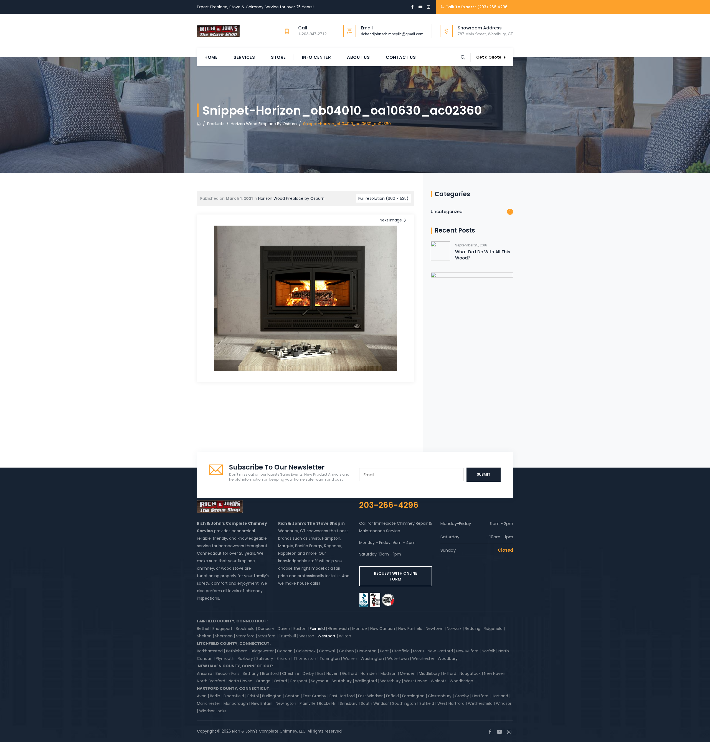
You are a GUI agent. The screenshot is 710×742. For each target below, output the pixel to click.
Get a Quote (488, 57)
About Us (358, 57)
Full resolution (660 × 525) (383, 198)
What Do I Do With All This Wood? (482, 255)
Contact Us (401, 57)
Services (244, 57)
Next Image (391, 220)
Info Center (316, 57)
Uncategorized (447, 211)
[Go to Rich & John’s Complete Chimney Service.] (199, 124)
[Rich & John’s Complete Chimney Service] (218, 31)
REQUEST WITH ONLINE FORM (395, 576)
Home (210, 57)
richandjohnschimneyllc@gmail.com (392, 34)
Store (278, 57)
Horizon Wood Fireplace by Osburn (291, 198)
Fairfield (317, 628)
